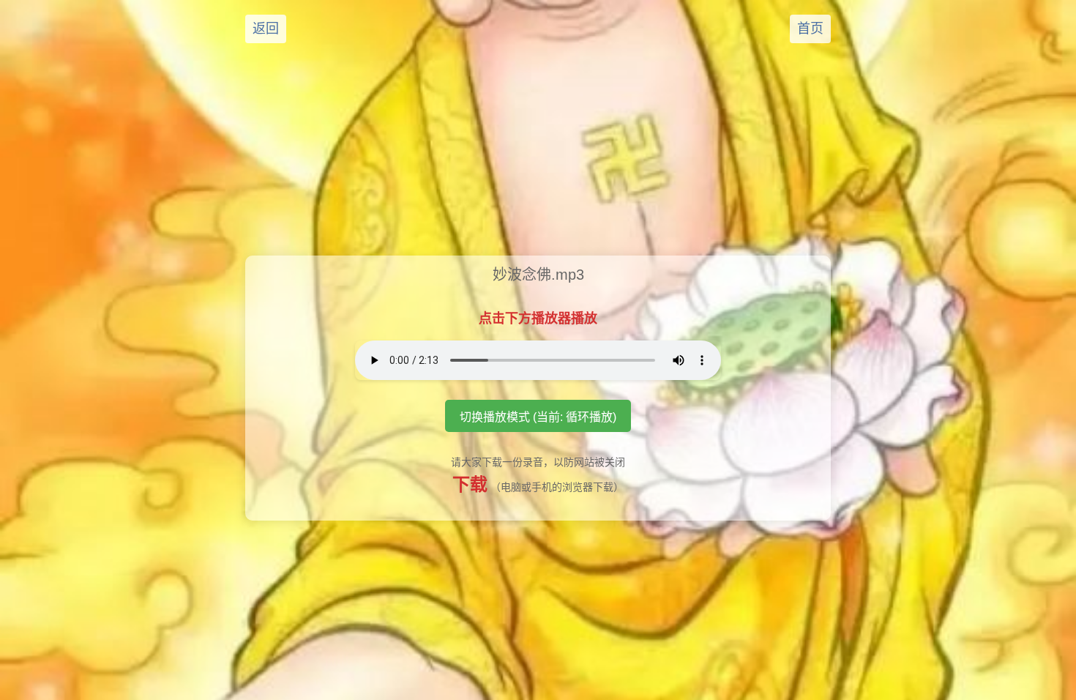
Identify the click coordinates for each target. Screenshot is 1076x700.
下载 (469, 484)
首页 (810, 28)
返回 (266, 28)
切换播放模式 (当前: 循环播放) (538, 417)
